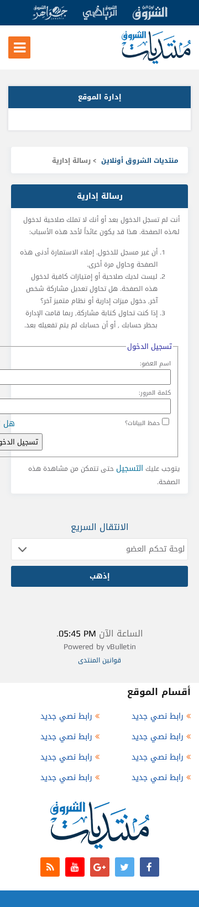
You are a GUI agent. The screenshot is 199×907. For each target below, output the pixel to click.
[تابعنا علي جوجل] (99, 867)
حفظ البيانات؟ (142, 423)
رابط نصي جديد (158, 716)
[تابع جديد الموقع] (50, 867)
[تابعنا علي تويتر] (124, 867)
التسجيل (129, 468)
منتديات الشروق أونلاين (140, 161)
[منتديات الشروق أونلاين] (156, 61)
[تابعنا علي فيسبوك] (149, 867)
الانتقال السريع (100, 526)
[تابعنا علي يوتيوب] (75, 867)
